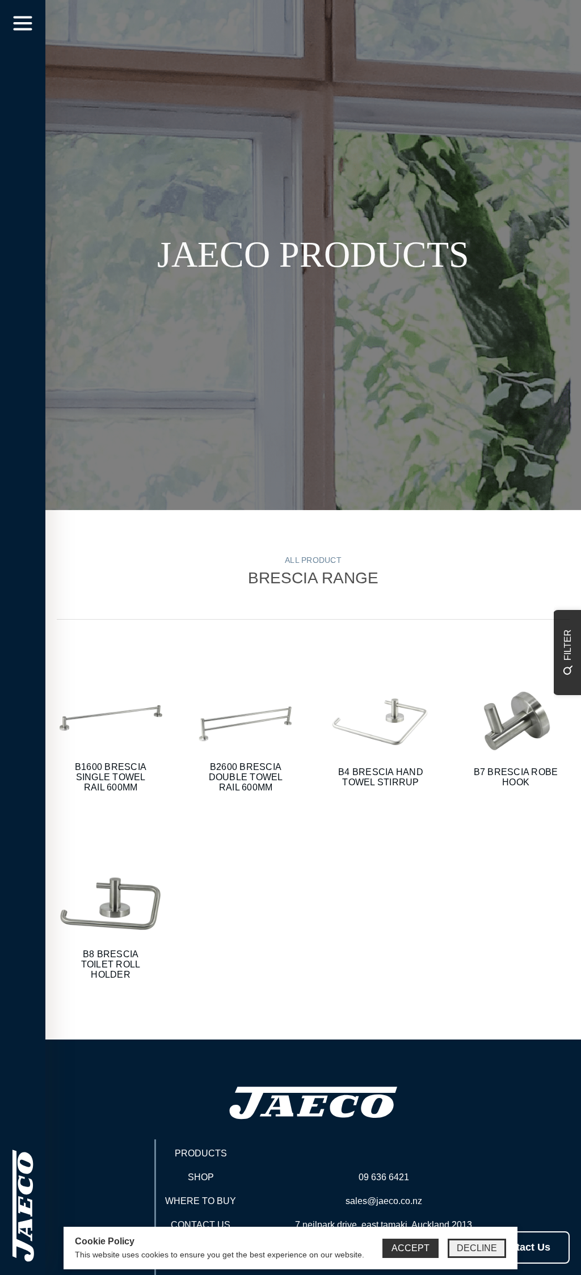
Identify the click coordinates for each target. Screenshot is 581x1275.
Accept (410, 1248)
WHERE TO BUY (200, 1201)
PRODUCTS (201, 1153)
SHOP (201, 1177)
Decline (477, 1248)
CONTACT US (200, 1225)
